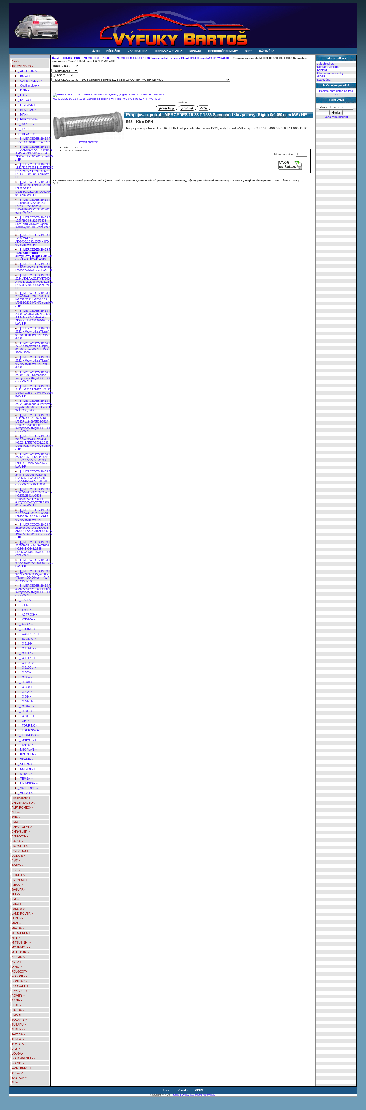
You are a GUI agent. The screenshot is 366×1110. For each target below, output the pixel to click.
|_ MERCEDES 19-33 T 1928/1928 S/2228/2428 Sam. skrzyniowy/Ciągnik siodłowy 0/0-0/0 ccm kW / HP (33, 224)
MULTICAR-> (20, 952)
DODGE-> (18, 855)
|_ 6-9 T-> (23, 609)
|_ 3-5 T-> (23, 600)
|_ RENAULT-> (25, 754)
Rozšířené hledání (336, 116)
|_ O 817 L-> (25, 715)
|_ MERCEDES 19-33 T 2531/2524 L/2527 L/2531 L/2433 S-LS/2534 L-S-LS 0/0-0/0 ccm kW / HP (33, 514)
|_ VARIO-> (24, 744)
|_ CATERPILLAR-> (28, 80)
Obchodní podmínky (223, 51)
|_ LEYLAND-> (25, 104)
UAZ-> (16, 1048)
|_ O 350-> (23, 686)
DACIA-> (17, 841)
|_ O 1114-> (24, 643)
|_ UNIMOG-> (26, 740)
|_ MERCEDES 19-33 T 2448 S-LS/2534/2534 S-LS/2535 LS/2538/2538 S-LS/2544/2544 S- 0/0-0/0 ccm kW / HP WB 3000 (33, 478)
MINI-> (16, 937)
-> (22, 66)
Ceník (15, 61)
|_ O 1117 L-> (25, 658)
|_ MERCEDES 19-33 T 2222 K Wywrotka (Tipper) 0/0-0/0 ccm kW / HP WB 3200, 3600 (33, 347)
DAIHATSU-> (20, 850)
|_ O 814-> (23, 696)
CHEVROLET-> (22, 826)
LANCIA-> (18, 908)
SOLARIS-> (19, 1019)
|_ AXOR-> (24, 624)
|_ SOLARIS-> (25, 768)
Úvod (96, 51)
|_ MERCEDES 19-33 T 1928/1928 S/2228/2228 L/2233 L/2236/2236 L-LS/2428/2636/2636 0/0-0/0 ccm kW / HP (33, 206)
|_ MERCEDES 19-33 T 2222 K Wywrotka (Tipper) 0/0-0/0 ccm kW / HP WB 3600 (33, 362)
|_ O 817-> (23, 711)
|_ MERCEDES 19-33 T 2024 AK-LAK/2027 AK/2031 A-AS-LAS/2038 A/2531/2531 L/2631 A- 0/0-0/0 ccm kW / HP (34, 282)
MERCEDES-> (21, 932)
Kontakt (195, 51)
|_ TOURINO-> (26, 725)
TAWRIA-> (18, 1034)
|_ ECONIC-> (25, 638)
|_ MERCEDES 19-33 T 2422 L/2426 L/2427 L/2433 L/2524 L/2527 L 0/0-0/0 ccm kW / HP (34, 391)
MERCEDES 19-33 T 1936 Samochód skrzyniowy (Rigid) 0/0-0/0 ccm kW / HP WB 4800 (173, 58)
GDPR (248, 51)
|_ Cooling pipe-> (27, 85)
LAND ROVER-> (22, 913)
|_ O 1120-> (24, 662)
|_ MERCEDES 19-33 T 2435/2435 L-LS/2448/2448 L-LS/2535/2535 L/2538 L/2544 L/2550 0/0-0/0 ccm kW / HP (33, 460)
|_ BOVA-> (23, 75)
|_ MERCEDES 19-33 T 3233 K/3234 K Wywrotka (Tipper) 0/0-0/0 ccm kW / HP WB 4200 (33, 575)
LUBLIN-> (18, 918)
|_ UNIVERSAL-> (27, 783)
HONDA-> (18, 875)
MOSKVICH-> (21, 947)
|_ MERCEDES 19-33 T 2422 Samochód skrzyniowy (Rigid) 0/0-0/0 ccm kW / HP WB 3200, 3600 (33, 405)
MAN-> (16, 923)
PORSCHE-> (20, 986)
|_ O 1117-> (24, 653)
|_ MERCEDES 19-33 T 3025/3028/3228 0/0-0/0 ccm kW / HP (34, 563)
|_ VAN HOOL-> (26, 788)
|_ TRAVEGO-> (27, 735)
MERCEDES (91, 58)
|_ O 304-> (23, 677)
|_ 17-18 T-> (24, 129)
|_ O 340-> (23, 682)
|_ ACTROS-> (26, 614)
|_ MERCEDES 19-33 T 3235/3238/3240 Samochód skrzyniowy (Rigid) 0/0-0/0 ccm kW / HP (33, 590)
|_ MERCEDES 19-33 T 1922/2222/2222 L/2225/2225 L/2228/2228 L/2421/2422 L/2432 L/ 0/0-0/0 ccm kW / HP (34, 171)
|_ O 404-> (23, 691)
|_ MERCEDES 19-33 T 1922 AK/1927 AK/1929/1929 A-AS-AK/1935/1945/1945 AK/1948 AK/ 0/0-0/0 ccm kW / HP (34, 153)
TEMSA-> (18, 1039)
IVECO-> (17, 884)
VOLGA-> (18, 1053)
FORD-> (17, 865)
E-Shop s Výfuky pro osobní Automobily (193, 1095)
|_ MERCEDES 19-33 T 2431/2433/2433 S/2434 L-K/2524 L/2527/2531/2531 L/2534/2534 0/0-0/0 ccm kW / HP (34, 442)
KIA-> (15, 899)
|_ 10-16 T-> (24, 124)
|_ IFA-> (21, 95)
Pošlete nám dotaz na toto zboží (336, 92)
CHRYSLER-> (21, 831)
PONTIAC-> (19, 981)
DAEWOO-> (20, 846)
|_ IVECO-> (23, 100)
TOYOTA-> (19, 1043)
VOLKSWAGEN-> (23, 1058)
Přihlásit (113, 51)
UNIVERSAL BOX (23, 802)
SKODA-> (18, 1010)
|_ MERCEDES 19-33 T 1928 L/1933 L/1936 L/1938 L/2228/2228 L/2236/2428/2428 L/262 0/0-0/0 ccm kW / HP (34, 188)
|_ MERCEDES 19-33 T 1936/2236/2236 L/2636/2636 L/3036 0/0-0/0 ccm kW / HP (34, 267)
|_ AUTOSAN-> (26, 71)
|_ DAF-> (22, 90)
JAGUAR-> (19, 889)
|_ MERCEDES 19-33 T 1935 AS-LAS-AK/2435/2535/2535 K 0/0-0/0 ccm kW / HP (33, 239)
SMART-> (18, 1014)
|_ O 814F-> (24, 706)
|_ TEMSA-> (24, 778)
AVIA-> (16, 817)
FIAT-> (16, 860)
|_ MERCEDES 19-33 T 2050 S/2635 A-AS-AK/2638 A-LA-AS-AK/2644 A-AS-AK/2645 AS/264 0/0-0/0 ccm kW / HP (34, 317)
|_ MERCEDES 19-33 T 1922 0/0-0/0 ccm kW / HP (33, 140)
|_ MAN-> (22, 114)
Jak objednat (138, 51)
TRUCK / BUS (71, 58)
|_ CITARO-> (25, 629)
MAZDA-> (18, 928)
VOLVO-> (18, 1063)
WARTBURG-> (21, 1068)
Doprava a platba (168, 51)
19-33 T (108, 58)
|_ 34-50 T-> (24, 604)
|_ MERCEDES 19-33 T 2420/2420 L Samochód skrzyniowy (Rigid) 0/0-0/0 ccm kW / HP (33, 376)
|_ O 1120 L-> (25, 667)
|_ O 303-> (23, 672)
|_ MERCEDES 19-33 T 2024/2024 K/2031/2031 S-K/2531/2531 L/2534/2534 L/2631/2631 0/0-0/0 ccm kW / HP (34, 299)
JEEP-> (16, 894)
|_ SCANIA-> (24, 759)
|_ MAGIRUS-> (25, 109)
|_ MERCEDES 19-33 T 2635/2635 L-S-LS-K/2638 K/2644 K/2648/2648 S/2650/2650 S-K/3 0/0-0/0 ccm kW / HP (33, 549)
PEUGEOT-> (20, 971)
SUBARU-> (19, 1024)
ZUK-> (16, 1082)
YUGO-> (17, 1072)
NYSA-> (17, 961)
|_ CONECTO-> (27, 633)
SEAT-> (16, 1005)
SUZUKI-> (18, 1029)
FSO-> (16, 870)
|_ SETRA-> (23, 764)
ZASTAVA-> (19, 1077)
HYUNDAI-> (19, 879)
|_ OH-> (22, 720)
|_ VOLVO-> (24, 793)
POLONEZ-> (20, 976)
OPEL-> (17, 966)
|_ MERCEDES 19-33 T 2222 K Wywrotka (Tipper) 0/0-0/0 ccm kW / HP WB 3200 (33, 333)
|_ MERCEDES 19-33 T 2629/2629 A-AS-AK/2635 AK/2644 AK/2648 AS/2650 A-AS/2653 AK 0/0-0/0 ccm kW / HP (34, 531)
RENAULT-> (19, 990)
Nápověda (266, 51)
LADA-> (17, 904)
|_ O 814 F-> (25, 701)
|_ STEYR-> (23, 773)
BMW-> (16, 822)
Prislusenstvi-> (21, 797)
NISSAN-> (18, 957)
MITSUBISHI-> (21, 942)
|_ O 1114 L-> (25, 648)
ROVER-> (18, 995)
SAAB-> (17, 1000)
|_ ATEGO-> (25, 619)
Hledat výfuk (336, 99)
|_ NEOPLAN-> (26, 749)
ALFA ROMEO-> (22, 807)
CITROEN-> (20, 836)
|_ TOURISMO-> (27, 730)
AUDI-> (16, 812)
